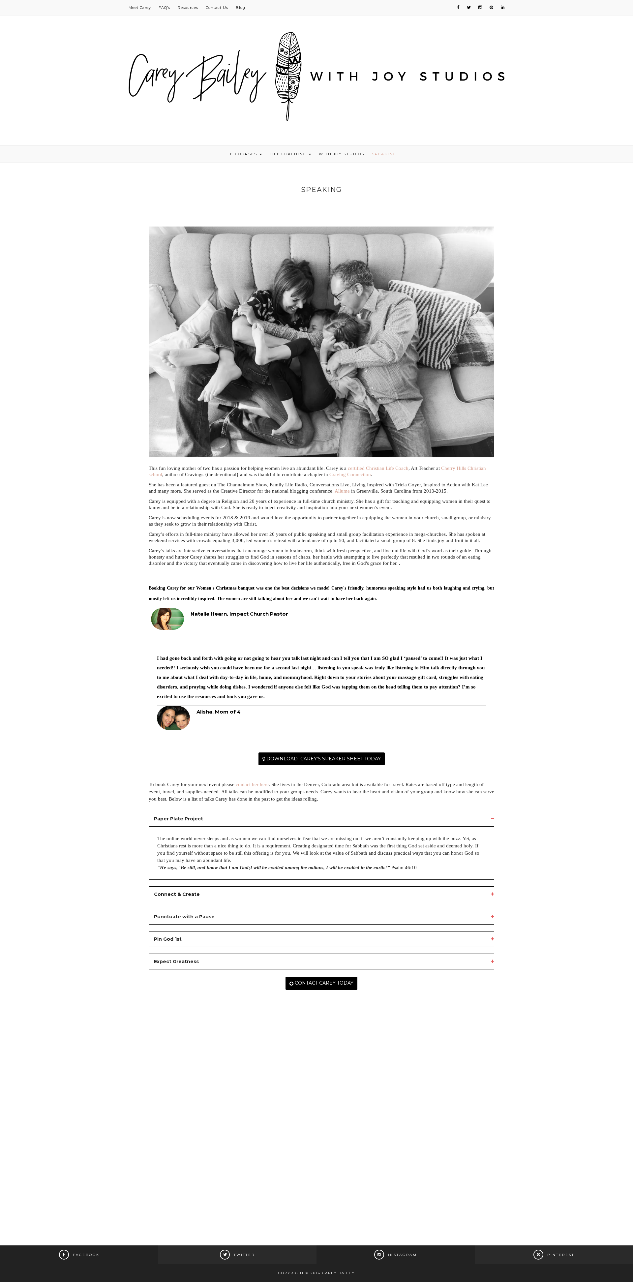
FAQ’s (164, 7)
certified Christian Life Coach (378, 468)
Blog (240, 7)
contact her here (252, 784)
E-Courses (244, 154)
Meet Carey (140, 7)
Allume (342, 491)
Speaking (384, 154)
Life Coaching (289, 154)
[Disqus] (321, 1122)
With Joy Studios (341, 154)
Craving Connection (350, 474)
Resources (188, 7)
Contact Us (217, 7)
